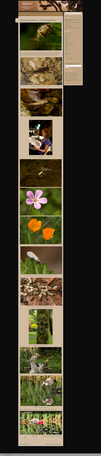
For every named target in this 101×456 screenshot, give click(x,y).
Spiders (66, 50)
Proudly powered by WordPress (8, 454)
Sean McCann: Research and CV (25, 15)
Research (66, 47)
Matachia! (66, 24)
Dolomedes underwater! (75, 74)
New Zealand (67, 38)
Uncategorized (67, 52)
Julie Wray (31, 156)
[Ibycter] (58, 6)
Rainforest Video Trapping (68, 43)
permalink (25, 437)
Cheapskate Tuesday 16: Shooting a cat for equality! (53, 444)
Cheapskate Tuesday (68, 33)
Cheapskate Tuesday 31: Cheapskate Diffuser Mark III (72, 22)
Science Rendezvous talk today (24, 444)
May (17, 20)
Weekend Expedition (68, 54)
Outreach (66, 40)
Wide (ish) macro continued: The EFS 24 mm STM (72, 27)
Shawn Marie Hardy (67, 74)
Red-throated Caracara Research (69, 45)
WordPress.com (21, 454)
